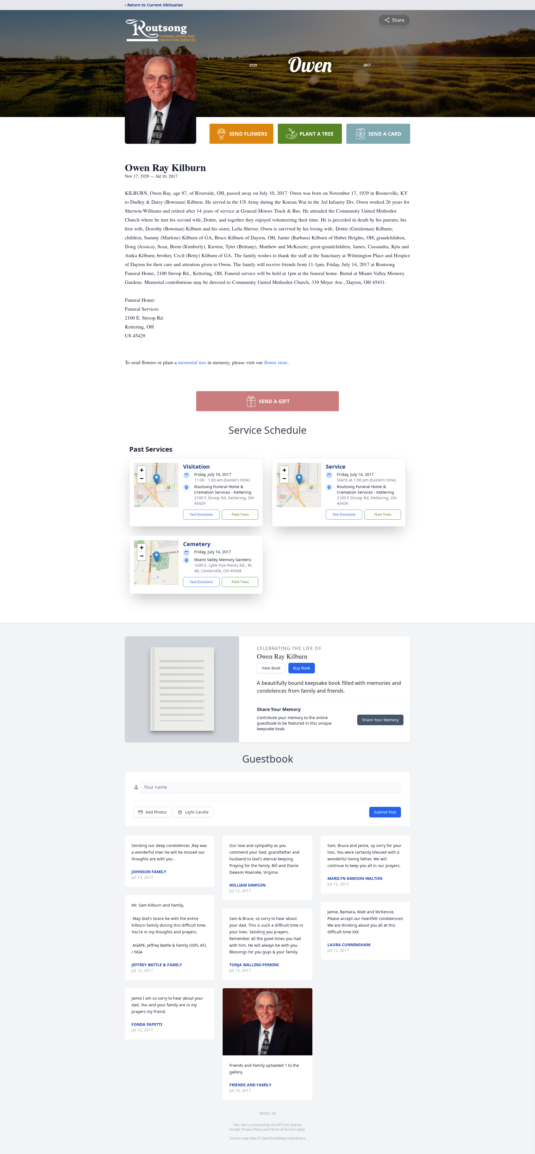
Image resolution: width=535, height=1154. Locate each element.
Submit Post (385, 812)
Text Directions (201, 514)
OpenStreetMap (273, 1138)
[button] (156, 479)
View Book (271, 668)
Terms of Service (283, 1129)
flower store (276, 362)
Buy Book (301, 668)
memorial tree (192, 362)
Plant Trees (240, 514)
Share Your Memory (380, 719)
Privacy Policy (251, 1129)
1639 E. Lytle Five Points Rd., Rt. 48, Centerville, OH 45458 (223, 568)
